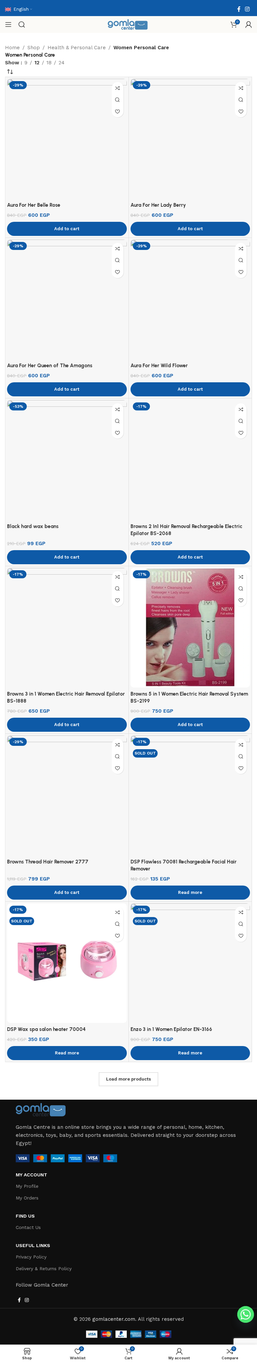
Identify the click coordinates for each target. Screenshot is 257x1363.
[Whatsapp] (245, 1314)
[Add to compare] (117, 88)
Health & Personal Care (77, 48)
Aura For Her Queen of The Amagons (49, 366)
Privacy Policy (31, 1256)
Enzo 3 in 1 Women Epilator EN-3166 (171, 1029)
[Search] (21, 24)
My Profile (27, 1186)
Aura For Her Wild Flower (159, 366)
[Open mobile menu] (8, 24)
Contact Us (28, 1227)
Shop (33, 48)
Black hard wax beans (33, 526)
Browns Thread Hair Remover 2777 (47, 862)
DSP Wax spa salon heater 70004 (46, 1029)
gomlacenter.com (113, 1319)
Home (12, 48)
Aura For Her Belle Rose (33, 205)
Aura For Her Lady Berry (158, 205)
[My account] (248, 24)
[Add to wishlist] (117, 111)
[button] (67, 229)
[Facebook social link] (239, 9)
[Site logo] (128, 24)
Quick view (117, 100)
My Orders (27, 1197)
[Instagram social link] (247, 9)
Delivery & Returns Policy (44, 1268)
